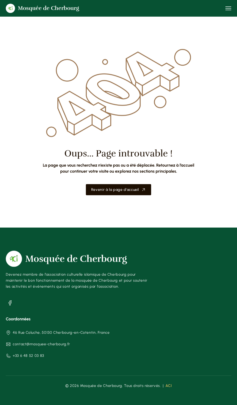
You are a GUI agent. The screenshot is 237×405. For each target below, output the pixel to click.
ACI (168, 386)
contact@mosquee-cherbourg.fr (41, 344)
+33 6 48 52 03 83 (28, 355)
